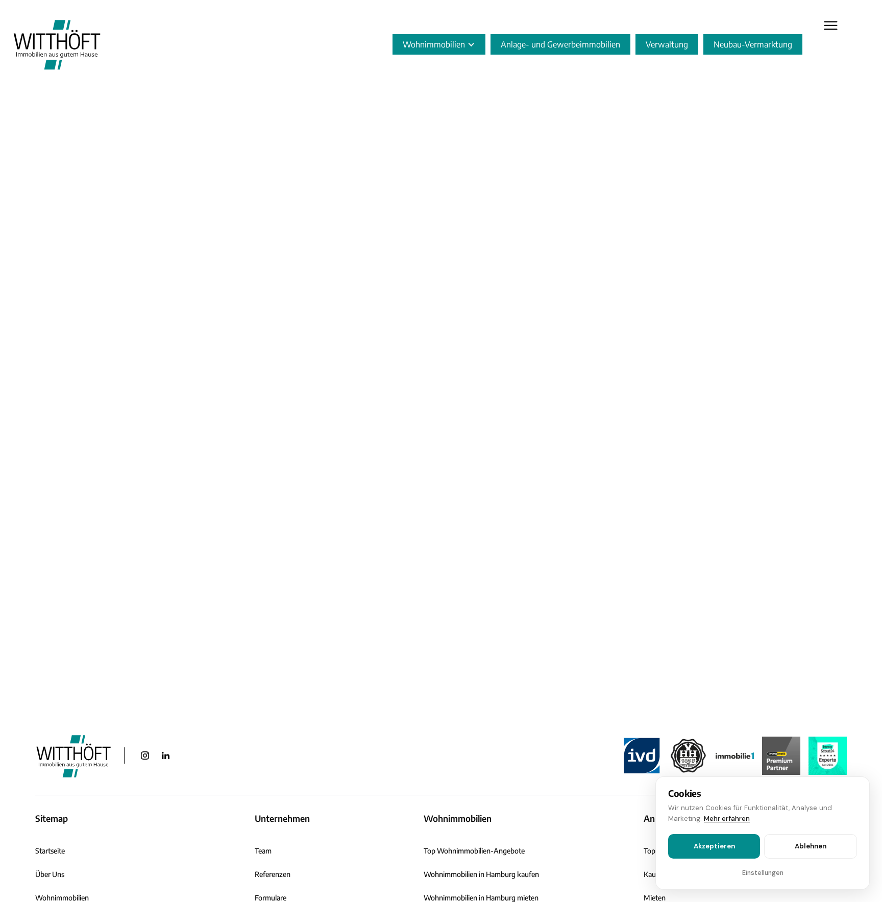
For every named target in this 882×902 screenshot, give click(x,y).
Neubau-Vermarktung (753, 44)
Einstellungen (762, 873)
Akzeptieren (714, 846)
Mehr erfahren (727, 818)
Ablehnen (810, 846)
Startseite (50, 850)
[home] (57, 44)
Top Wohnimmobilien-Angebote (474, 850)
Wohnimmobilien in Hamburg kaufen (481, 874)
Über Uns (49, 874)
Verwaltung (667, 44)
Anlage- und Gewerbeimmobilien (560, 44)
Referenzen (272, 874)
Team (263, 850)
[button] (439, 44)
